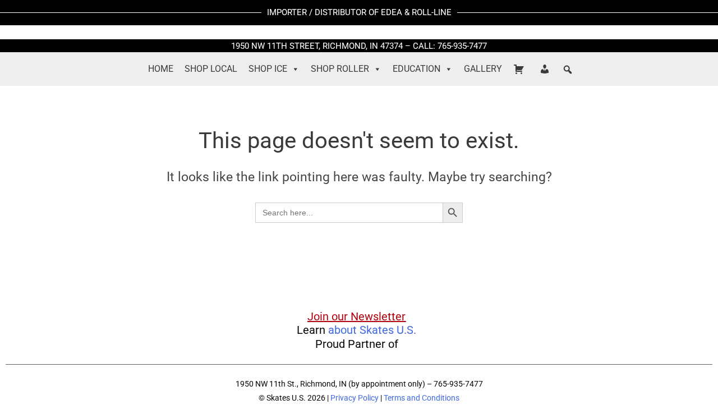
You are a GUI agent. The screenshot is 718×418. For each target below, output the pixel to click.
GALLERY (483, 68)
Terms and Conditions (421, 397)
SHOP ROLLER (340, 68)
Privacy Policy (354, 397)
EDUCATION (416, 68)
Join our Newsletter (356, 316)
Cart (520, 69)
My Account (546, 69)
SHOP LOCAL (211, 68)
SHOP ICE (267, 68)
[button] (567, 69)
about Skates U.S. (372, 330)
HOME (160, 68)
